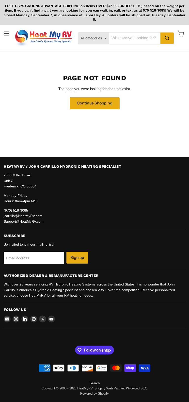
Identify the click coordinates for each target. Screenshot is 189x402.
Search (95, 383)
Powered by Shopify (94, 393)
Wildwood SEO (136, 388)
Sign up (77, 257)
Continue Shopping (94, 103)
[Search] (167, 38)
